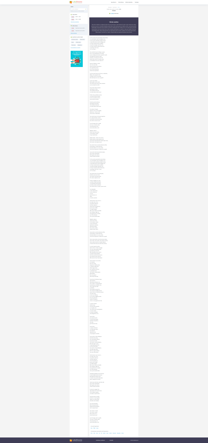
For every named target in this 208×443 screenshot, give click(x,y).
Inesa (107, 433)
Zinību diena (78, 42)
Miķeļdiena (80, 45)
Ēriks (91, 428)
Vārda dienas (121, 2)
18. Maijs (112, 13)
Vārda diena (82, 39)
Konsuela (114, 433)
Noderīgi (136, 2)
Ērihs (92, 433)
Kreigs (122, 433)
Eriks (94, 433)
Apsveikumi (113, 2)
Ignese (104, 433)
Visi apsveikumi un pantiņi (75, 47)
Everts (77, 19)
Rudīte (79, 19)
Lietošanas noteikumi (100, 440)
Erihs (97, 433)
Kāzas (73, 42)
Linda (80, 16)
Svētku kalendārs (129, 2)
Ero (99, 433)
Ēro (101, 433)
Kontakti (111, 440)
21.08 (73, 16)
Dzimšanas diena (75, 39)
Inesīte (110, 433)
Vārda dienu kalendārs (75, 21)
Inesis (97, 428)
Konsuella (118, 433)
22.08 (73, 19)
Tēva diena (73, 45)
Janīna (77, 16)
